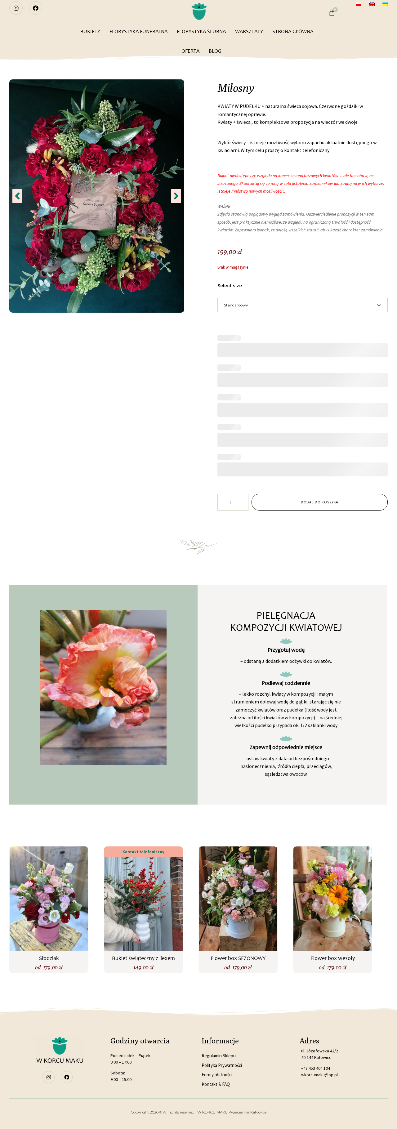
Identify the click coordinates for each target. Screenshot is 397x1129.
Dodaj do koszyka (320, 502)
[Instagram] (16, 8)
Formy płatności (217, 1075)
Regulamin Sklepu (219, 1056)
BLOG (215, 51)
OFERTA (190, 51)
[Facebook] (35, 8)
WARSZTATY (249, 31)
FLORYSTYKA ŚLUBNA (201, 31)
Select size (229, 285)
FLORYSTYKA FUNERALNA (138, 31)
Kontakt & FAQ (216, 1084)
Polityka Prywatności (222, 1065)
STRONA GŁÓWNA (292, 31)
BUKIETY (90, 31)
